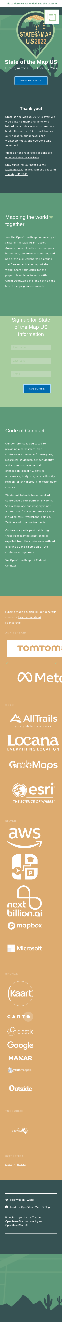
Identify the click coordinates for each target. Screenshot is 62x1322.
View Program (31, 80)
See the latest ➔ (47, 3)
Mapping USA (14, 170)
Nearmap (21, 1164)
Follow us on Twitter (21, 1200)
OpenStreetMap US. (17, 1225)
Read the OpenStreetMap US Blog (29, 1207)
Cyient (8, 1164)
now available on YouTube (22, 158)
